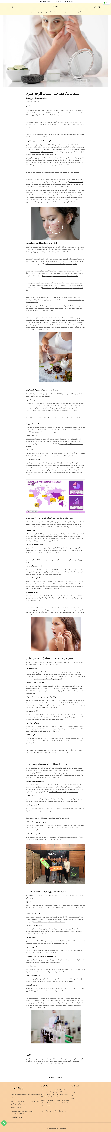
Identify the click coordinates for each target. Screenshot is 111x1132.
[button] (12, 7)
